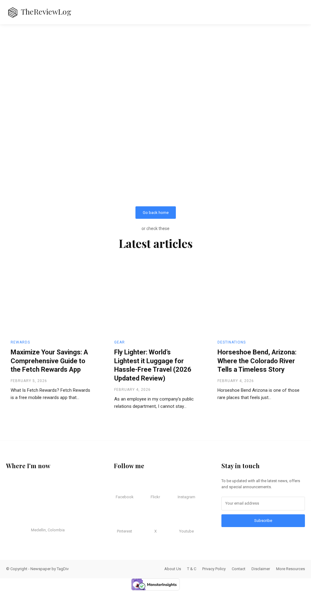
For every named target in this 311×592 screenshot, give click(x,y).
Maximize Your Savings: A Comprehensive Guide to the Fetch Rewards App (49, 360)
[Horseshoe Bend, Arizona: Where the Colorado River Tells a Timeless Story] (259, 300)
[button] (293, 12)
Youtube (186, 531)
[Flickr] (152, 485)
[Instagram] (183, 485)
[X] (152, 519)
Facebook (125, 497)
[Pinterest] (121, 519)
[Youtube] (183, 519)
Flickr (155, 497)
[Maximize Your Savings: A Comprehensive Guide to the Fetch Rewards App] (52, 300)
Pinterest (124, 531)
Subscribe (263, 520)
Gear (119, 342)
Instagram (186, 497)
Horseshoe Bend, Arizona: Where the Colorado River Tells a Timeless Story (256, 360)
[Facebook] (121, 485)
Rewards (20, 342)
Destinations (231, 342)
